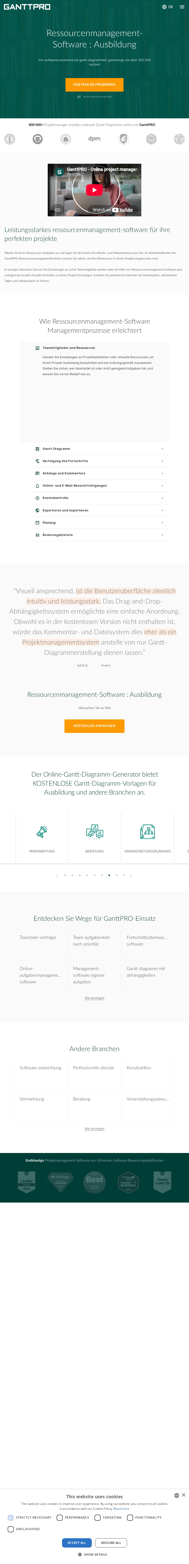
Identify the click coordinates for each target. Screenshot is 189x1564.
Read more (121, 1509)
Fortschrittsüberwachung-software (148, 941)
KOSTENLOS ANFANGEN (95, 726)
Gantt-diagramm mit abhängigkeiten (146, 972)
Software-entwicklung (40, 1068)
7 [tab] (109, 875)
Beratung (81, 1099)
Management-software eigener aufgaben (89, 975)
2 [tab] (72, 875)
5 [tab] (94, 875)
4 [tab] (87, 875)
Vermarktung (32, 1099)
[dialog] (94, 1526)
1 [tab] (65, 875)
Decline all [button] (111, 1543)
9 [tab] (124, 875)
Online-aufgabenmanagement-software (41, 975)
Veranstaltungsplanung (148, 1099)
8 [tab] (117, 875)
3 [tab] (80, 875)
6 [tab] (102, 875)
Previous (56, 875)
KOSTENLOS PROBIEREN (94, 84)
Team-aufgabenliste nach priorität (91, 941)
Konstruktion (139, 1068)
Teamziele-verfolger (38, 937)
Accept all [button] (77, 1543)
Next (131, 875)
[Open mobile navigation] (182, 7)
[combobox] (176, 1495)
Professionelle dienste (93, 1068)
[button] (94, 1554)
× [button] (183, 1495)
